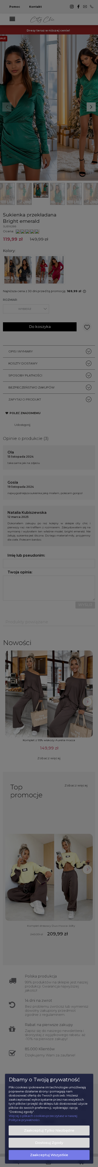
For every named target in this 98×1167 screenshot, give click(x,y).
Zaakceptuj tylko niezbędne (49, 1130)
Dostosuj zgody (49, 1143)
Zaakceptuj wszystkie (49, 1155)
